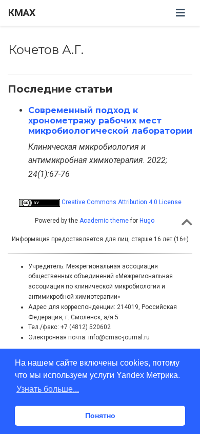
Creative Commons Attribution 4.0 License (121, 202)
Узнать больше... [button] (47, 389)
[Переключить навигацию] (180, 13)
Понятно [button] (100, 415)
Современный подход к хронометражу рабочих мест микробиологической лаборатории (110, 120)
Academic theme (104, 220)
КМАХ (21, 13)
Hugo (146, 220)
